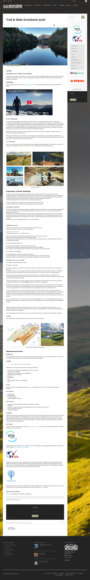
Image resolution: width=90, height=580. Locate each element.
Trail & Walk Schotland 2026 (10, 545)
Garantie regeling (75, 59)
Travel (54, 5)
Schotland (8, 523)
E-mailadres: (35, 507)
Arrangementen (28, 5)
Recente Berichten (39, 542)
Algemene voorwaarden (76, 62)
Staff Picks (62, 5)
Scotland (12, 523)
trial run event (25, 523)
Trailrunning (20, 523)
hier (42, 487)
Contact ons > (67, 560)
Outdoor (26, 522)
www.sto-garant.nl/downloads (21, 447)
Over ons (68, 5)
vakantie (30, 523)
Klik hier (8, 493)
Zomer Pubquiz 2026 (8, 554)
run (29, 522)
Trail (16, 523)
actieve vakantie (12, 522)
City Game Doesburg (8, 549)
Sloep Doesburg (7, 552)
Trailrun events (47, 5)
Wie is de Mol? (7, 547)
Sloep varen (38, 5)
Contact (75, 5)
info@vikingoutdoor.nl (29, 84)
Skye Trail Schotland (51, 573)
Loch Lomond (21, 522)
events (17, 522)
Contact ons (73, 68)
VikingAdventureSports (59, 25)
